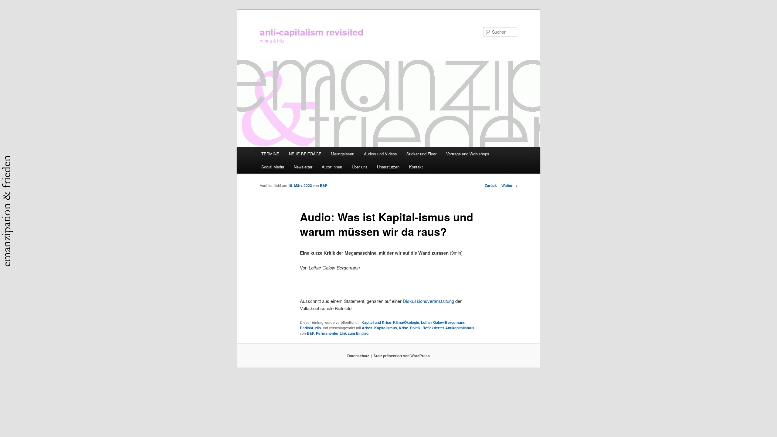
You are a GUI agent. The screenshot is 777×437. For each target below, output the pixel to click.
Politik (415, 327)
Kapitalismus (385, 327)
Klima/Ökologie (406, 322)
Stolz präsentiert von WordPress (402, 355)
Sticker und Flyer (421, 154)
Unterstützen (388, 167)
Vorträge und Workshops (467, 154)
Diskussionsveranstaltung (428, 301)
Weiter (509, 185)
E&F (323, 185)
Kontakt (416, 167)
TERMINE (270, 154)
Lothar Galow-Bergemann (443, 322)
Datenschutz (358, 355)
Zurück (488, 185)
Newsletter (303, 167)
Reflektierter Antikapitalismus (448, 327)
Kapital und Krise (376, 322)
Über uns (360, 167)
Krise (403, 327)
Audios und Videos (380, 154)
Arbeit (367, 327)
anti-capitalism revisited (311, 31)
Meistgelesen (342, 154)
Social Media (272, 167)
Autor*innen (332, 167)
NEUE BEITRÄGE (305, 154)
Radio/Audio (310, 327)
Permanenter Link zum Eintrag (342, 333)
